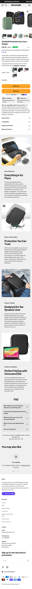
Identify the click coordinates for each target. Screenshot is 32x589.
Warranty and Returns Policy (7, 515)
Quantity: (4, 80)
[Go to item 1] (4, 36)
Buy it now (16, 91)
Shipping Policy (26, 465)
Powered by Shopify (14, 584)
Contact (4, 502)
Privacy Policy (5, 519)
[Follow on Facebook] (3, 567)
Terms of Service (6, 522)
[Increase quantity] (21, 80)
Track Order (5, 511)
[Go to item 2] (9, 36)
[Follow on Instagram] (7, 567)
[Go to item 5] (26, 36)
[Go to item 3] (15, 36)
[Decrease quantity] (14, 80)
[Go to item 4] (20, 36)
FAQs (3, 505)
